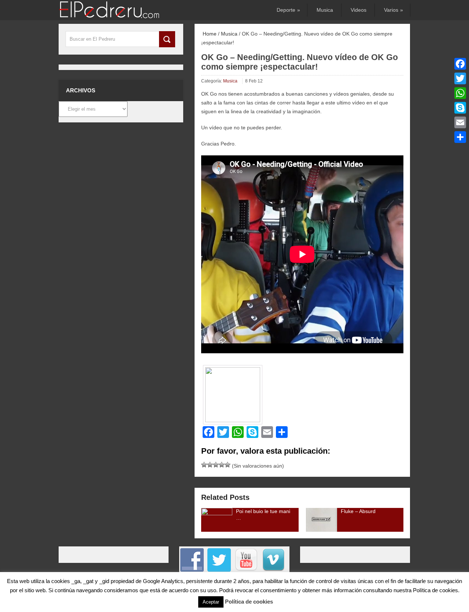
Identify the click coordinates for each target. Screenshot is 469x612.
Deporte (288, 10)
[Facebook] (460, 63)
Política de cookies (249, 601)
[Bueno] (216, 465)
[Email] (460, 122)
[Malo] (204, 465)
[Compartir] (460, 137)
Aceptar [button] (211, 602)
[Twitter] (460, 78)
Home (209, 34)
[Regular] (210, 465)
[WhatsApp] (460, 93)
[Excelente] (227, 465)
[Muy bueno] (222, 465)
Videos (358, 10)
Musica (325, 10)
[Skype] (460, 107)
